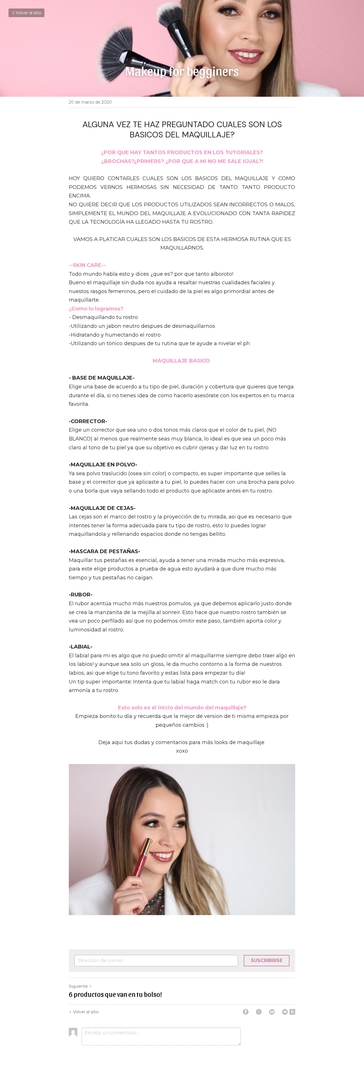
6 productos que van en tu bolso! (115, 994)
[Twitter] (259, 1012)
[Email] (285, 1012)
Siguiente (78, 986)
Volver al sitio (29, 12)
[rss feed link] (292, 1012)
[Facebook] (246, 1012)
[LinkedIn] (272, 1012)
